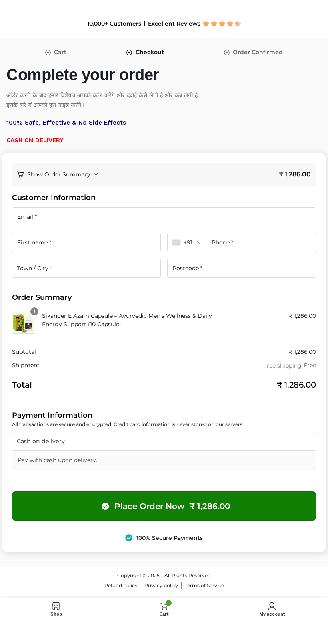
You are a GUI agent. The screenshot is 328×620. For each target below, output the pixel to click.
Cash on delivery (41, 441)
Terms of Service (204, 585)
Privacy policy (161, 585)
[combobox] (187, 242)
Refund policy (121, 585)
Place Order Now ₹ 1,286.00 (172, 506)
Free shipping (282, 365)
